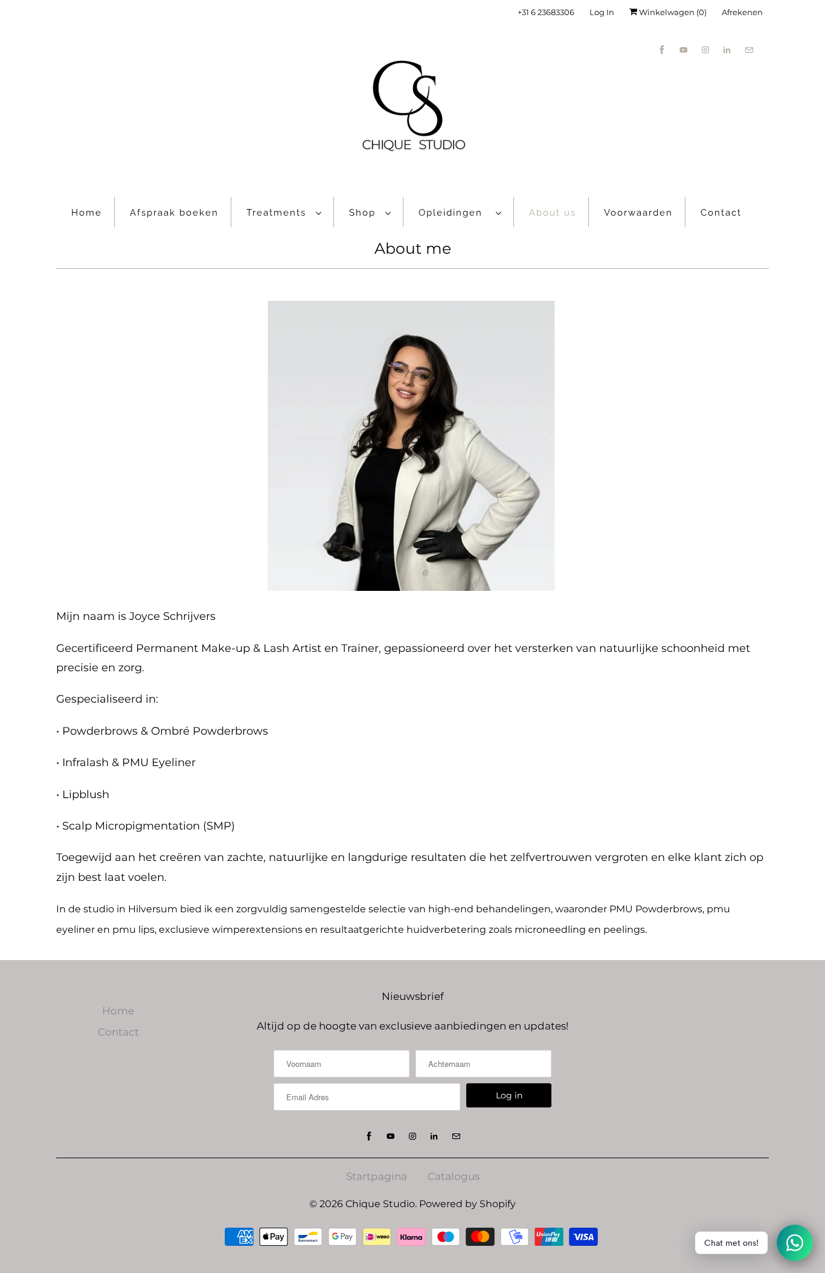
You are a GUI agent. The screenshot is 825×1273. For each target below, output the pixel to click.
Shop (364, 212)
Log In (601, 12)
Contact (721, 212)
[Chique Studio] (412, 107)
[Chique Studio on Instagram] (705, 49)
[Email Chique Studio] (749, 49)
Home (86, 212)
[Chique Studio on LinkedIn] (727, 49)
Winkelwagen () (672, 12)
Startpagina (376, 1176)
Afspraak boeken (174, 212)
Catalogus (454, 1176)
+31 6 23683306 (546, 12)
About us (552, 212)
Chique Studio (380, 1204)
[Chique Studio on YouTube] (684, 49)
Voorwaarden (638, 212)
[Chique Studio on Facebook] (662, 49)
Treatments (278, 212)
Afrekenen (742, 12)
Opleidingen (454, 212)
